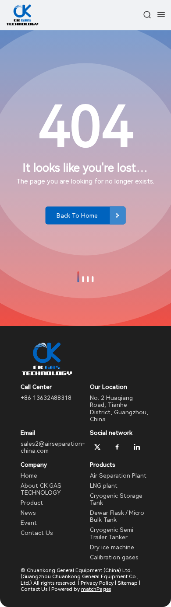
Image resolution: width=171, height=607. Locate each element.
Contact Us (37, 532)
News (28, 512)
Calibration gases (114, 557)
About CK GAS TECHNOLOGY (41, 489)
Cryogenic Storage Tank (116, 499)
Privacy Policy (97, 583)
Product (32, 502)
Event (29, 522)
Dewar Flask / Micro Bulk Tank (117, 516)
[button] (78, 276)
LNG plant (104, 485)
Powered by (81, 589)
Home (29, 475)
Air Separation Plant (118, 475)
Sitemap (128, 583)
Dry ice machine (112, 547)
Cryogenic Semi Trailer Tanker (111, 533)
